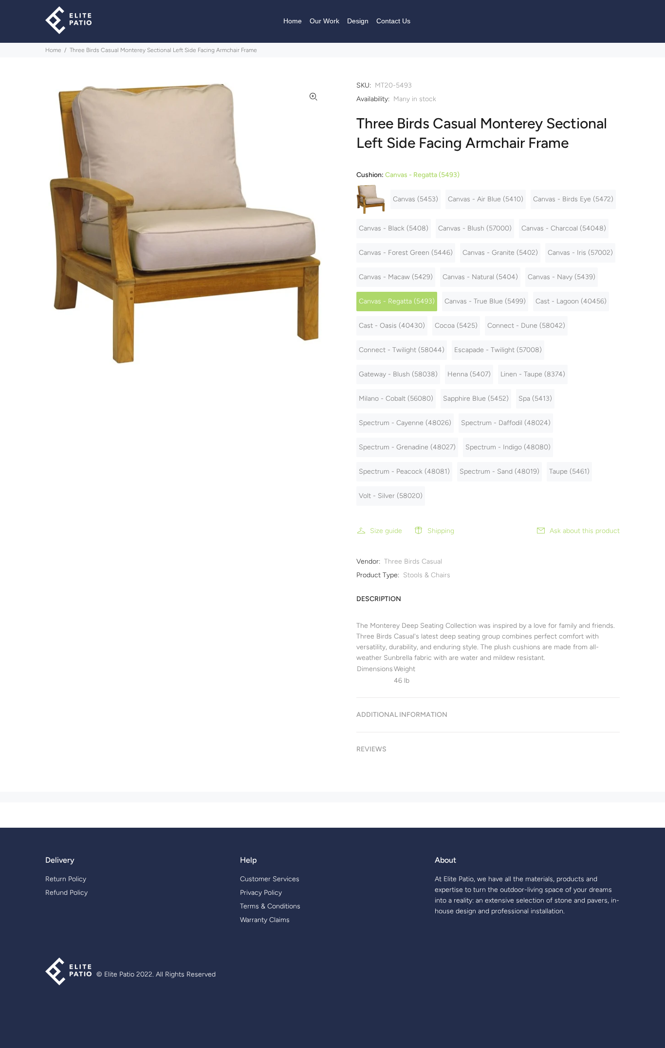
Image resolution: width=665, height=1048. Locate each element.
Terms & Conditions (270, 906)
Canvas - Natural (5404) (480, 277)
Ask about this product (585, 531)
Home (53, 50)
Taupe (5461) (569, 471)
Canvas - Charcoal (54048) (563, 228)
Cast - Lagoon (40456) (571, 301)
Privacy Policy (261, 892)
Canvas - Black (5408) (393, 228)
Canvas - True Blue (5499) (485, 301)
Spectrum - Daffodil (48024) (506, 423)
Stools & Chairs (426, 575)
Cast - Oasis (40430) (392, 325)
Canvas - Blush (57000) (475, 228)
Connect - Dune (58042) (526, 325)
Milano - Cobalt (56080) (396, 398)
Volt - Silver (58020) (391, 496)
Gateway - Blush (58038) (398, 374)
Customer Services (269, 879)
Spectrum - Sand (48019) (499, 471)
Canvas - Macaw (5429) (396, 277)
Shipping (440, 531)
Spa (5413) (535, 398)
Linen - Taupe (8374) (532, 374)
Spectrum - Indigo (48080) (508, 447)
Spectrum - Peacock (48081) (404, 471)
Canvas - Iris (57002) (580, 253)
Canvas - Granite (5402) (500, 253)
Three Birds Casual (413, 561)
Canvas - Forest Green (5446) (406, 253)
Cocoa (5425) (456, 325)
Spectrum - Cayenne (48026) (405, 423)
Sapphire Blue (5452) (476, 398)
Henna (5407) (469, 374)
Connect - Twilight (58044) (401, 350)
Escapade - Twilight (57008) (498, 350)
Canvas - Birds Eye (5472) (573, 199)
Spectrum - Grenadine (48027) (407, 447)
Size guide (386, 531)
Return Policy (65, 879)
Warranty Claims (265, 920)
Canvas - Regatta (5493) (397, 301)
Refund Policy (66, 892)
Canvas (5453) (415, 199)
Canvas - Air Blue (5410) (485, 199)
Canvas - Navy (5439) (561, 277)
